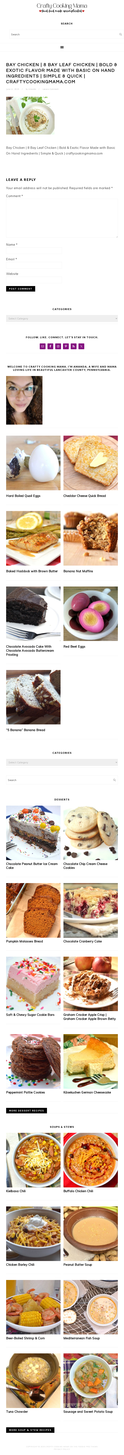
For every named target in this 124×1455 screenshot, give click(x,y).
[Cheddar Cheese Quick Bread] (90, 463)
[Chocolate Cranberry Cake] (90, 937)
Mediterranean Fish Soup (81, 1338)
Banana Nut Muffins (78, 571)
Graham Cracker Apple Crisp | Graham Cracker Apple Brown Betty (89, 1017)
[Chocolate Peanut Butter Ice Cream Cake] (33, 859)
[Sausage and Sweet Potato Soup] (90, 1407)
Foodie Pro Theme (88, 1447)
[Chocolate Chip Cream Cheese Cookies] (90, 859)
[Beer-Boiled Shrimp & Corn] (33, 1333)
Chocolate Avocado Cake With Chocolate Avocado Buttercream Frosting (30, 650)
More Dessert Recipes (26, 1110)
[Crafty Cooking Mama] (62, 13)
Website (12, 274)
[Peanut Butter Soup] (90, 1260)
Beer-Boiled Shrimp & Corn (25, 1338)
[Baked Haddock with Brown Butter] (33, 538)
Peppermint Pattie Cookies (25, 1092)
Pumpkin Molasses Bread (24, 941)
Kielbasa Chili (16, 1191)
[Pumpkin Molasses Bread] (33, 937)
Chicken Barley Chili (20, 1265)
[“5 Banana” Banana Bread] (33, 697)
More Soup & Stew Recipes (30, 1430)
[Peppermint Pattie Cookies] (33, 1088)
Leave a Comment (51, 89)
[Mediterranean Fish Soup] (90, 1333)
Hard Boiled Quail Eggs (23, 496)
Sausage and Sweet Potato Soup (88, 1412)
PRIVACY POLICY (62, 1449)
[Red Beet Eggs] (90, 614)
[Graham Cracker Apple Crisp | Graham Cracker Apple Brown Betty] (90, 1010)
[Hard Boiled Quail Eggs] (33, 463)
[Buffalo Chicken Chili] (90, 1186)
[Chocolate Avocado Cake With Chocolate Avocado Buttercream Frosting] (33, 614)
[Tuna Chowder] (33, 1407)
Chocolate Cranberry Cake (82, 941)
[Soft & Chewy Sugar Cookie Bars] (33, 1010)
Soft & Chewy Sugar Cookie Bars (30, 1015)
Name (11, 244)
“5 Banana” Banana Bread (25, 730)
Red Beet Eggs (74, 646)
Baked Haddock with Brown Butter (32, 571)
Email (11, 259)
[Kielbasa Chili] (33, 1186)
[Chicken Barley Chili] (33, 1260)
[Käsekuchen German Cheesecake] (90, 1088)
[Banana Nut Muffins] (90, 538)
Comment (14, 196)
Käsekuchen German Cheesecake (87, 1092)
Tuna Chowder (17, 1412)
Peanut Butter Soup (77, 1265)
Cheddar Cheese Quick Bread (84, 496)
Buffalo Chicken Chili (78, 1191)
